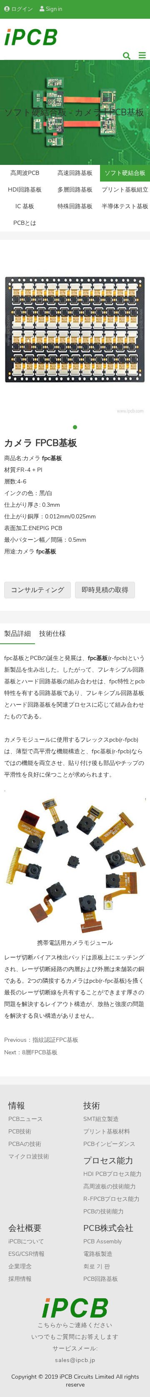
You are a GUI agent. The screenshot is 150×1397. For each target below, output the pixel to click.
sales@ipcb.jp (75, 1360)
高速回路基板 (75, 173)
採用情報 (20, 1279)
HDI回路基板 (25, 190)
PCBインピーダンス (109, 1144)
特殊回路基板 (75, 206)
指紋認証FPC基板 (55, 1040)
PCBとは (24, 223)
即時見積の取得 (105, 590)
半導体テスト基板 (125, 206)
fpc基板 (115, 981)
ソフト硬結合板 (125, 173)
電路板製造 (97, 1254)
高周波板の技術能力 (109, 1186)
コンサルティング (37, 590)
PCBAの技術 (24, 1144)
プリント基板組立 (125, 190)
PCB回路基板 (100, 1279)
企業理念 (20, 1266)
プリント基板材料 (106, 1132)
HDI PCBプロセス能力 (112, 1174)
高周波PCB (24, 173)
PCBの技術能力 (103, 1211)
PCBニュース (25, 1119)
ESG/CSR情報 (26, 1254)
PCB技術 (19, 1132)
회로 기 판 (96, 1266)
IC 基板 (24, 206)
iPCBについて (26, 1241)
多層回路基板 (75, 190)
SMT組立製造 (101, 1119)
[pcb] (31, 36)
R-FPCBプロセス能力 (111, 1199)
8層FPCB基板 (40, 1052)
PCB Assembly (102, 1241)
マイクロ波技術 (28, 1156)
